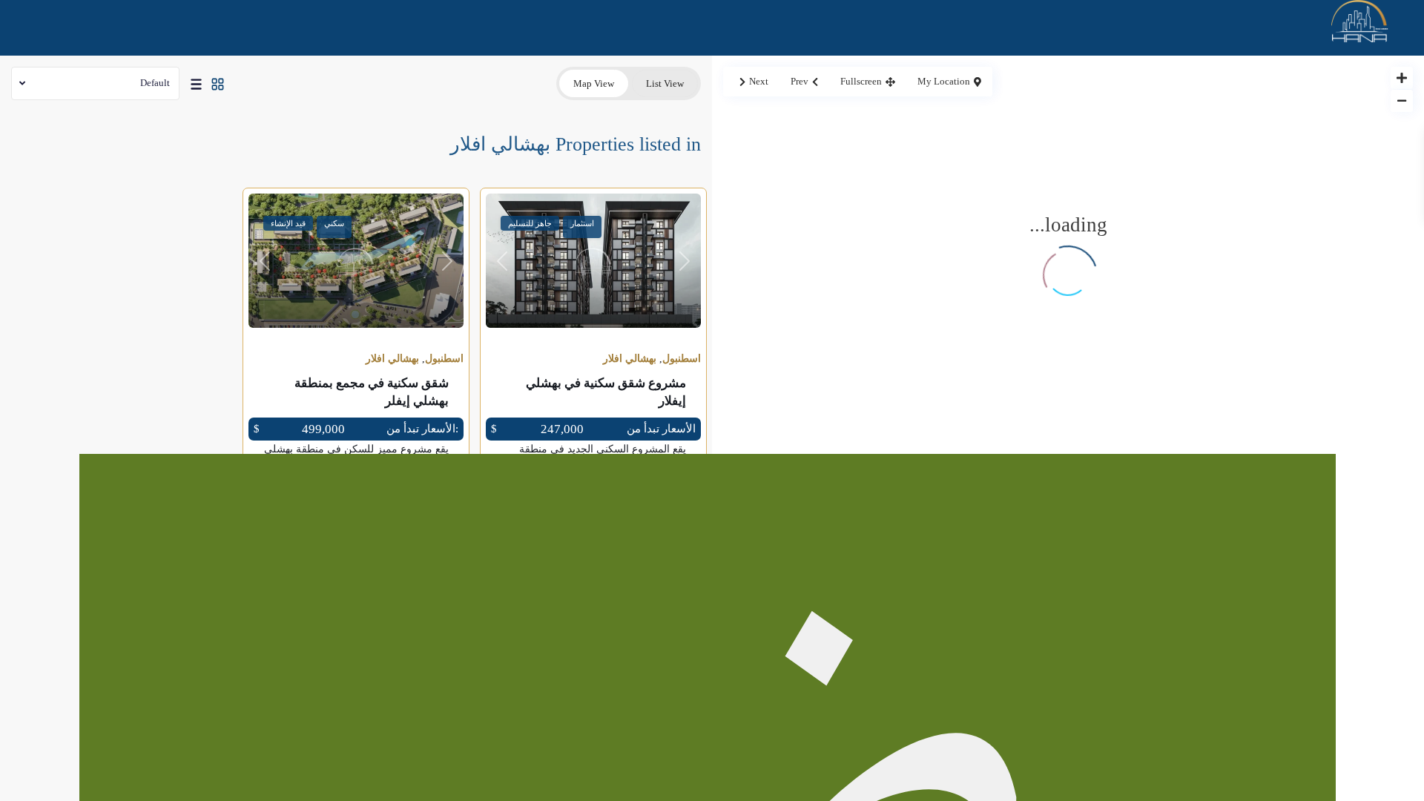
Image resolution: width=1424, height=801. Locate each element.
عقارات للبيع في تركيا (1289, 188)
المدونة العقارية (1304, 306)
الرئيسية (1321, 71)
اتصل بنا (1321, 423)
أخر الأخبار (1316, 364)
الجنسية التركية (1304, 247)
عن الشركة (1314, 130)
